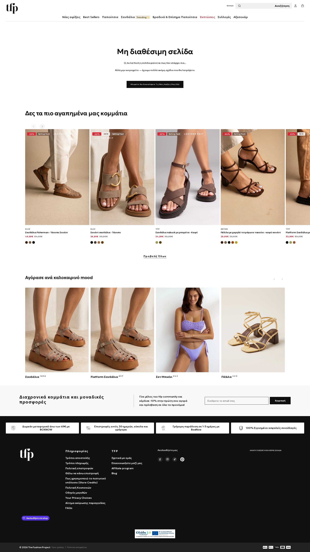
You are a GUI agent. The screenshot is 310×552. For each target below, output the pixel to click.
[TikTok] (174, 459)
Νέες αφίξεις (71, 17)
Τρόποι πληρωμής (76, 463)
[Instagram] (167, 459)
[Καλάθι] (302, 6)
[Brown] (294, 242)
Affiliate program (123, 468)
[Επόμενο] (42, 126)
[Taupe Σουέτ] (225, 242)
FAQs (68, 508)
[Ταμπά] (99, 242)
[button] (230, 6)
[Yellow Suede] (236, 242)
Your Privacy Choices (78, 497)
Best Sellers (91, 17)
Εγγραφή (280, 400)
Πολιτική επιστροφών (79, 468)
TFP (157, 229)
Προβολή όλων (155, 256)
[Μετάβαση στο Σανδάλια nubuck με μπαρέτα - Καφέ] (187, 177)
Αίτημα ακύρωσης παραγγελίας (85, 503)
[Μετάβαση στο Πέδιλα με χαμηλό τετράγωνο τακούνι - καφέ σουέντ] (253, 177)
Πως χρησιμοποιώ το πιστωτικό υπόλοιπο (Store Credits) (85, 480)
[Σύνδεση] (295, 6)
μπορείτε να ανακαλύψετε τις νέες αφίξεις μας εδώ (155, 84)
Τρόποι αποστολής (77, 458)
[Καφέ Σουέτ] (26, 242)
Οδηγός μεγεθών (76, 492)
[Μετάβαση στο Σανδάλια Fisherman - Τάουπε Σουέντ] (57, 177)
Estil (27, 229)
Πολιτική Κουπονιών (78, 487)
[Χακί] (156, 242)
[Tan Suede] (232, 242)
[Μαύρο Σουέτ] (33, 242)
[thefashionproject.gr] (26, 454)
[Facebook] (160, 459)
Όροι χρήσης (58, 547)
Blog (114, 473)
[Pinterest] (182, 459)
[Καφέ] (102, 242)
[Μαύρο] (91, 242)
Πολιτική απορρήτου (77, 547)
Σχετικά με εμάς (122, 458)
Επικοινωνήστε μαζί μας (127, 463)
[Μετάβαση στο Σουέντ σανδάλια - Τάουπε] (122, 177)
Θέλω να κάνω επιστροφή (81, 473)
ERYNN (224, 229)
